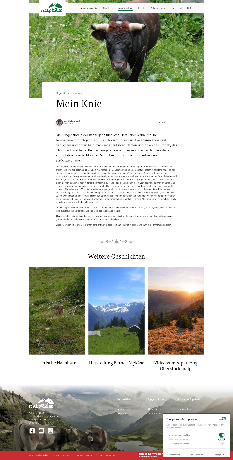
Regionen (122, 413)
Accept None (174, 455)
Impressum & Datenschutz (72, 455)
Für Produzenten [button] (157, 8)
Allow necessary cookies (179, 435)
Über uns (99, 455)
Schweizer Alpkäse (188, 399)
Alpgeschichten (63, 93)
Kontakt (89, 455)
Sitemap (55, 455)
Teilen (164, 122)
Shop (172, 8)
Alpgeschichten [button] (125, 8)
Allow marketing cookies (178, 443)
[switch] (222, 435)
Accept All (219, 455)
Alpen (121, 409)
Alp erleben (124, 399)
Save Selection (196, 455)
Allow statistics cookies (178, 439)
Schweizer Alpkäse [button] (89, 8)
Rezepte (141, 8)
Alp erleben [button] (108, 8)
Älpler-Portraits (154, 413)
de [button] (190, 8)
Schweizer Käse (184, 409)
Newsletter (110, 455)
